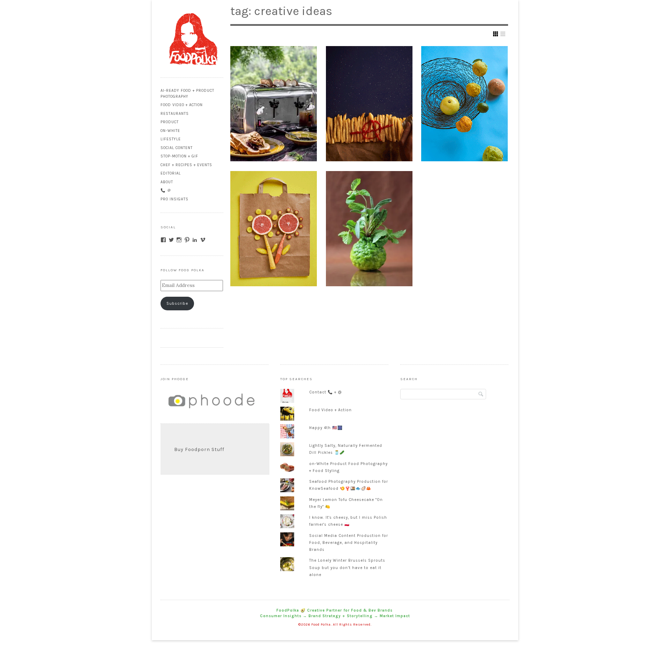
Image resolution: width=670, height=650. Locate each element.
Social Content (177, 148)
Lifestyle (171, 139)
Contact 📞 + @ (325, 392)
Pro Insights (174, 199)
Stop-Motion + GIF (179, 156)
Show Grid (495, 33)
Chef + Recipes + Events (186, 165)
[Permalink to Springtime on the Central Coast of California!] (273, 103)
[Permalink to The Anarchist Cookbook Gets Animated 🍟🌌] (369, 103)
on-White (170, 130)
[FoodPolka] (192, 70)
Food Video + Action (182, 105)
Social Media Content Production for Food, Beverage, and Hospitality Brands (348, 542)
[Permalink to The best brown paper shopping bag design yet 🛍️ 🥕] (273, 228)
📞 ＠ (166, 190)
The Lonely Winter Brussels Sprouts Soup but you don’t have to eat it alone (347, 567)
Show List (502, 33)
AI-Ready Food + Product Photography (187, 93)
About (167, 182)
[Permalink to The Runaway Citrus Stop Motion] (464, 103)
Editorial (171, 173)
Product (170, 122)
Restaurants (175, 113)
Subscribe (177, 303)
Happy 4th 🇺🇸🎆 (326, 428)
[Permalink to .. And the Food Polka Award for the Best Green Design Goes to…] (369, 228)
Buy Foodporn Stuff (199, 449)
